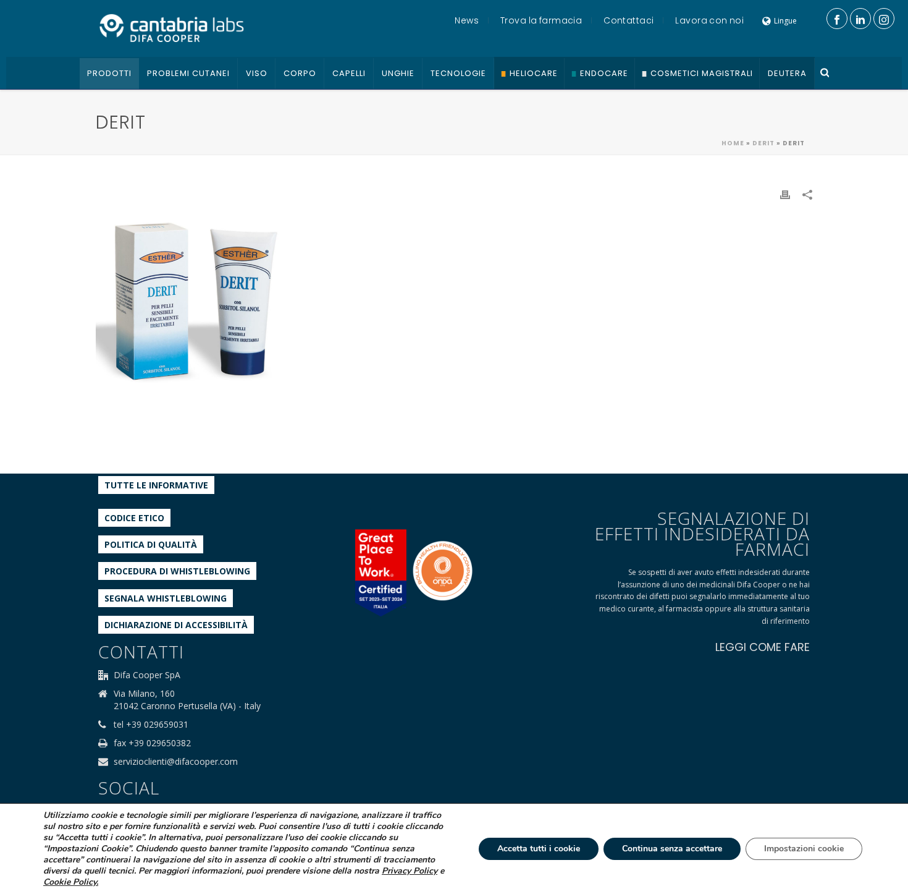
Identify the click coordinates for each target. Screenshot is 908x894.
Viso (256, 73)
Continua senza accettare (672, 848)
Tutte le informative (156, 485)
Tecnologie (458, 73)
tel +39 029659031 (151, 724)
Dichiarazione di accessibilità (176, 625)
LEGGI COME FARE (762, 647)
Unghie (398, 73)
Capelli (349, 73)
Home (732, 143)
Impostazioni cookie (804, 848)
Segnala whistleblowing (165, 598)
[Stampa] (785, 194)
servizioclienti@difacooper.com (176, 761)
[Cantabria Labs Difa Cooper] (172, 27)
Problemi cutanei (188, 73)
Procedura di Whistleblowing (177, 571)
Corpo (300, 73)
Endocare (604, 73)
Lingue (785, 20)
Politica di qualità (150, 544)
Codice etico (134, 518)
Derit (763, 143)
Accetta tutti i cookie (538, 848)
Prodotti (109, 73)
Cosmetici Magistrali (701, 73)
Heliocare (534, 73)
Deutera (787, 73)
